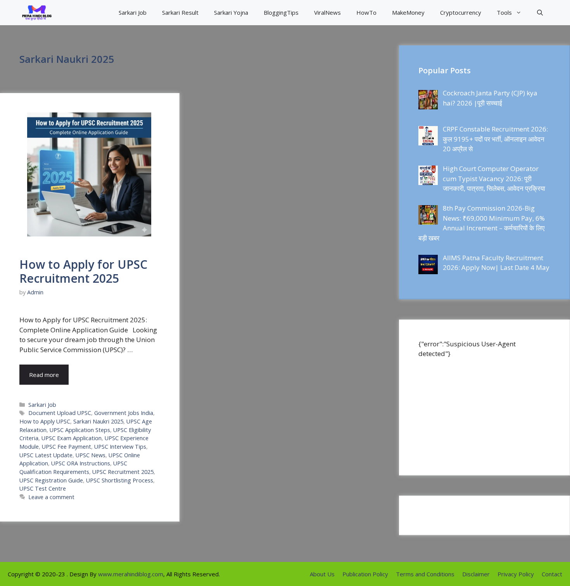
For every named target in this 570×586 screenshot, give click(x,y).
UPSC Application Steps (80, 430)
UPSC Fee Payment (66, 446)
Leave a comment (51, 497)
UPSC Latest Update (46, 455)
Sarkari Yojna (231, 12)
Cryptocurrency (460, 12)
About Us (322, 574)
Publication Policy (365, 574)
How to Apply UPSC (44, 421)
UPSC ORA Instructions (80, 463)
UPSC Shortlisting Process (119, 480)
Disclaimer (476, 574)
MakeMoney (408, 12)
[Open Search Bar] (540, 12)
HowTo (366, 12)
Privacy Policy (515, 574)
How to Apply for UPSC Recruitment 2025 (83, 271)
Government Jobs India (123, 413)
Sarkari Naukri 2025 (98, 421)
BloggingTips (281, 12)
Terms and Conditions (425, 574)
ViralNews (327, 12)
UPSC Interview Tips (120, 446)
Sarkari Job (133, 12)
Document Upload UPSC (59, 413)
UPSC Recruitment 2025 (123, 471)
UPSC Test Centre (42, 488)
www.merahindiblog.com (130, 574)
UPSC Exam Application (71, 438)
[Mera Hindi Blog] (36, 12)
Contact (552, 574)
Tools (504, 12)
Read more (44, 375)
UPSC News (90, 455)
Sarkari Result (180, 12)
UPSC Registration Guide (51, 480)
